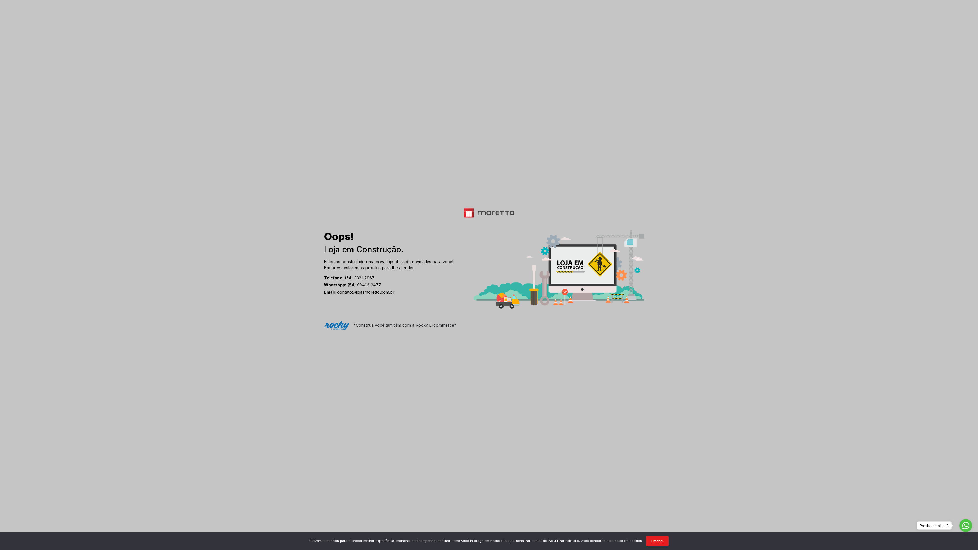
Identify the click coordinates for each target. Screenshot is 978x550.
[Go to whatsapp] (965, 525)
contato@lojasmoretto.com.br (359, 292)
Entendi (657, 541)
